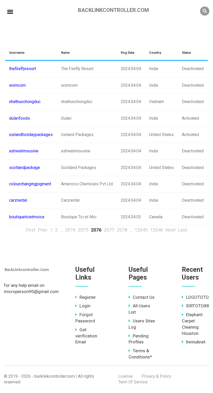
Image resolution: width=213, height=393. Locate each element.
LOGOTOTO (197, 297)
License (125, 376)
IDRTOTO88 (197, 305)
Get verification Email (86, 336)
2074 (70, 230)
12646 (156, 230)
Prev (42, 230)
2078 (122, 230)
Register (87, 297)
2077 (109, 230)
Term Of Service (133, 382)
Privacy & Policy (156, 376)
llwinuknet (195, 341)
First (30, 230)
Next (171, 230)
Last (182, 230)
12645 (141, 230)
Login (84, 305)
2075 (83, 230)
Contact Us (144, 297)
